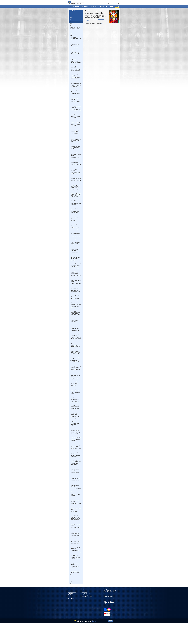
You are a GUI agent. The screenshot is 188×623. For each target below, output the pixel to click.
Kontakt (69, 595)
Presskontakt (84, 597)
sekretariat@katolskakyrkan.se (108, 596)
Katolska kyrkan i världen (72, 590)
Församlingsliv (70, 593)
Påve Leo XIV (84, 590)
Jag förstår (110, 620)
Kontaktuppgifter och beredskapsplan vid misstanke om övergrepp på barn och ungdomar (87, 595)
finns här (97, 24)
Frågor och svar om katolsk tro (86, 593)
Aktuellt (69, 594)
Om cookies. (94, 621)
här (101, 23)
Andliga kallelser (84, 592)
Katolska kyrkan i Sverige (72, 592)
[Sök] (118, 3)
